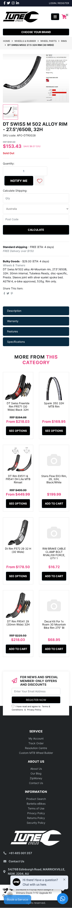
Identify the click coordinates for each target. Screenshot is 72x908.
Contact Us (36, 783)
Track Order (36, 743)
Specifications (16, 341)
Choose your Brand (36, 32)
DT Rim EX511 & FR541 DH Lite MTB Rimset (18, 479)
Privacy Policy (34, 709)
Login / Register (59, 3)
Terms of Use (36, 808)
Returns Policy (36, 818)
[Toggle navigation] (55, 16)
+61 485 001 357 (20, 853)
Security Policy (36, 822)
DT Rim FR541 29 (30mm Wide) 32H (18, 623)
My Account (36, 738)
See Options (18, 430)
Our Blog (36, 773)
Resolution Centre (36, 748)
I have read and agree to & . (31, 708)
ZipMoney (36, 778)
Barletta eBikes (36, 803)
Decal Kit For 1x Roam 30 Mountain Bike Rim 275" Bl (54, 624)
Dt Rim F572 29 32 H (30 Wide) (18, 550)
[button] (39, 180)
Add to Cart (54, 503)
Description (14, 310)
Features (12, 331)
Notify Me (18, 181)
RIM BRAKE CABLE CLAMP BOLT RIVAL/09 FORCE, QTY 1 (54, 553)
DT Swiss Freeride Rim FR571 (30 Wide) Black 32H (18, 406)
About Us (36, 768)
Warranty (12, 321)
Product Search (36, 798)
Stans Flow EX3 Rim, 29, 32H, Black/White (54, 479)
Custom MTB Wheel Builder (36, 752)
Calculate (36, 229)
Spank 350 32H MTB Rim (54, 405)
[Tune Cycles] (21, 16)
